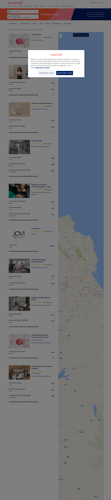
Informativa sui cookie (42, 67)
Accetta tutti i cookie (64, 73)
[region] (56, 63)
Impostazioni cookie (46, 73)
